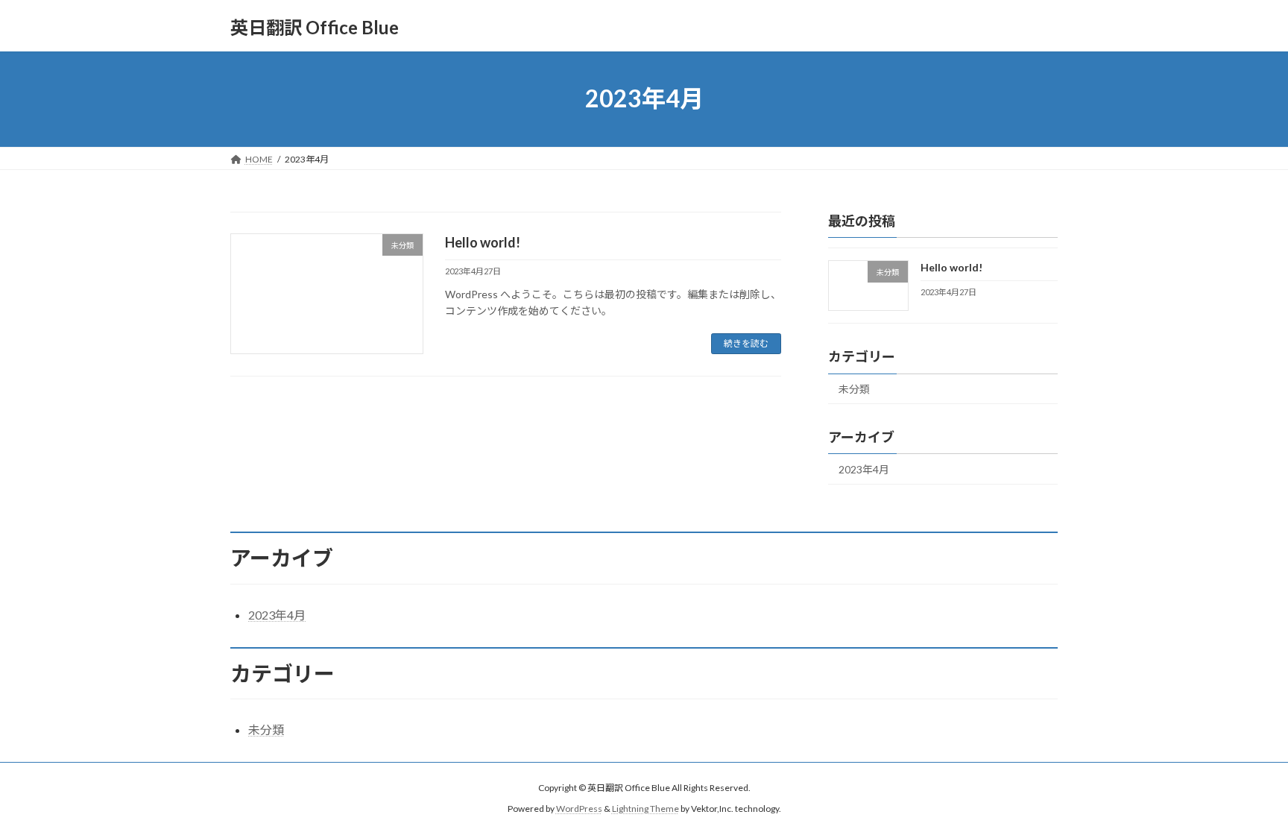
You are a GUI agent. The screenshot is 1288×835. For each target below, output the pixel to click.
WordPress (579, 808)
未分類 (854, 388)
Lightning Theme (645, 808)
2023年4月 (864, 469)
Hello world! (482, 242)
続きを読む (746, 343)
